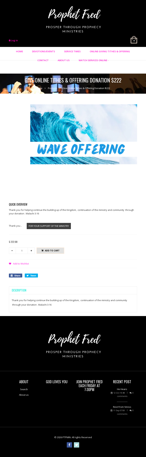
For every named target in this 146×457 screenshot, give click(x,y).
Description (19, 290)
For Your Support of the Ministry (49, 226)
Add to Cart (52, 250)
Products (52, 88)
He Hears (122, 389)
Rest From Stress (122, 406)
